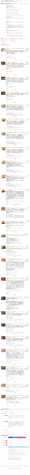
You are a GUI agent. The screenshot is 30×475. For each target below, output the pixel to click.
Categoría (4, 43)
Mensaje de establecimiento (9, 5)
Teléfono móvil (4, 442)
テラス (6, 44)
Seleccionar (26, 50)
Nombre (5, 440)
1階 (3, 44)
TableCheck (24, 437)
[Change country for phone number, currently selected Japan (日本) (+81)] (9, 443)
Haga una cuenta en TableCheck (13, 449)
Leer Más (15, 59)
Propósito (6, 411)
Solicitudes (6, 430)
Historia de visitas (5, 413)
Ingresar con (5, 437)
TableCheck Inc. (13, 468)
